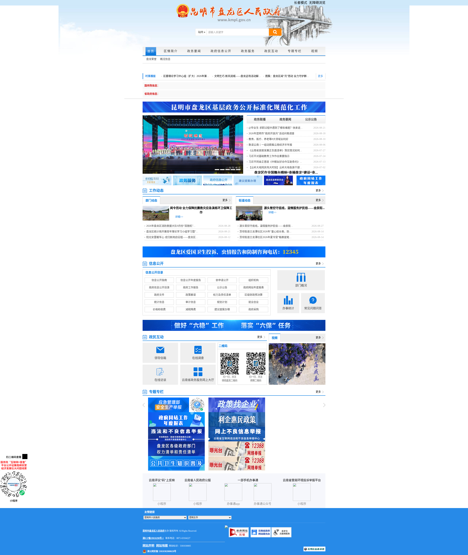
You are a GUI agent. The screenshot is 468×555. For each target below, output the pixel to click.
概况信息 (165, 59)
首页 (150, 51)
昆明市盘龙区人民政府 (154, 531)
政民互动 (271, 51)
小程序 (301, 503)
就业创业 (253, 302)
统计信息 (159, 302)
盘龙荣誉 (151, 59)
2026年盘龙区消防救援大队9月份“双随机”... (170, 226)
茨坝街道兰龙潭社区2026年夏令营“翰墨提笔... (265, 237)
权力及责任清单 (222, 294)
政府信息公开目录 (159, 287)
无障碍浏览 (317, 3)
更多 (320, 76)
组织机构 (253, 280)
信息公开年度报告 (190, 280)
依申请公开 (222, 280)
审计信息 (191, 302)
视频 (314, 51)
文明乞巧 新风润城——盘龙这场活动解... (237, 76)
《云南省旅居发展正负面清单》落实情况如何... (275, 150)
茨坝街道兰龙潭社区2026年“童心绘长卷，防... (265, 231)
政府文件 (159, 294)
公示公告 (311, 119)
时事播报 (150, 76)
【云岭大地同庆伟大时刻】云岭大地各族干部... (275, 167)
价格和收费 (159, 309)
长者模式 (300, 3)
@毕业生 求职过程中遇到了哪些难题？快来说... (276, 127)
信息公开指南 (159, 280)
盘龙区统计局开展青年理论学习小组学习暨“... (172, 231)
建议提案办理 (222, 309)
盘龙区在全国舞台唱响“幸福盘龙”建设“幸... (286, 172)
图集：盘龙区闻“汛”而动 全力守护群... (287, 76)
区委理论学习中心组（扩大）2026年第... (186, 76)
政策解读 (191, 294)
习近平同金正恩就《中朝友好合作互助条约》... (275, 161)
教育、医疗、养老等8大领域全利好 (268, 139)
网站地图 (162, 545)
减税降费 (191, 309)
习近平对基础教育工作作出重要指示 (269, 156)
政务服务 (248, 51)
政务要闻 (194, 51)
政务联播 (260, 119)
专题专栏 (295, 51)
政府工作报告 (190, 287)
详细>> (179, 216)
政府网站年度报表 (253, 287)
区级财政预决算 (254, 294)
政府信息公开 (221, 51)
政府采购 (253, 309)
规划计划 (222, 302)
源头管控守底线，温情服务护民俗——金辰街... (294, 208)
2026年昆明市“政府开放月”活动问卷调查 (271, 133)
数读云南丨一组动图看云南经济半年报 (270, 144)
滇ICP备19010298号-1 (153, 538)
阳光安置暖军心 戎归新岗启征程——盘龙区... (172, 237)
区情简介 (171, 51)
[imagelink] (226, 526)
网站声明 (148, 545)
